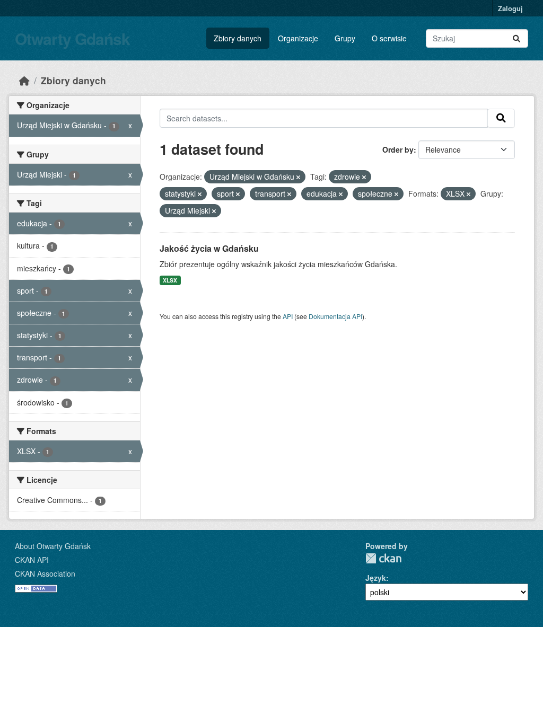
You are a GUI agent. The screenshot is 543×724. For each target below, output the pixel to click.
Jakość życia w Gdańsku (209, 248)
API (288, 316)
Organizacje (298, 38)
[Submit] (516, 38)
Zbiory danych (237, 38)
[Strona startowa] (24, 80)
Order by (398, 149)
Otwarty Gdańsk (72, 38)
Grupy (345, 38)
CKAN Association (45, 573)
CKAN (383, 558)
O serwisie (389, 38)
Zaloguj (510, 8)
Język (375, 577)
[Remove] (298, 177)
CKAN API (32, 559)
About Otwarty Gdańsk (53, 546)
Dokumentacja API (335, 316)
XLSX (170, 280)
